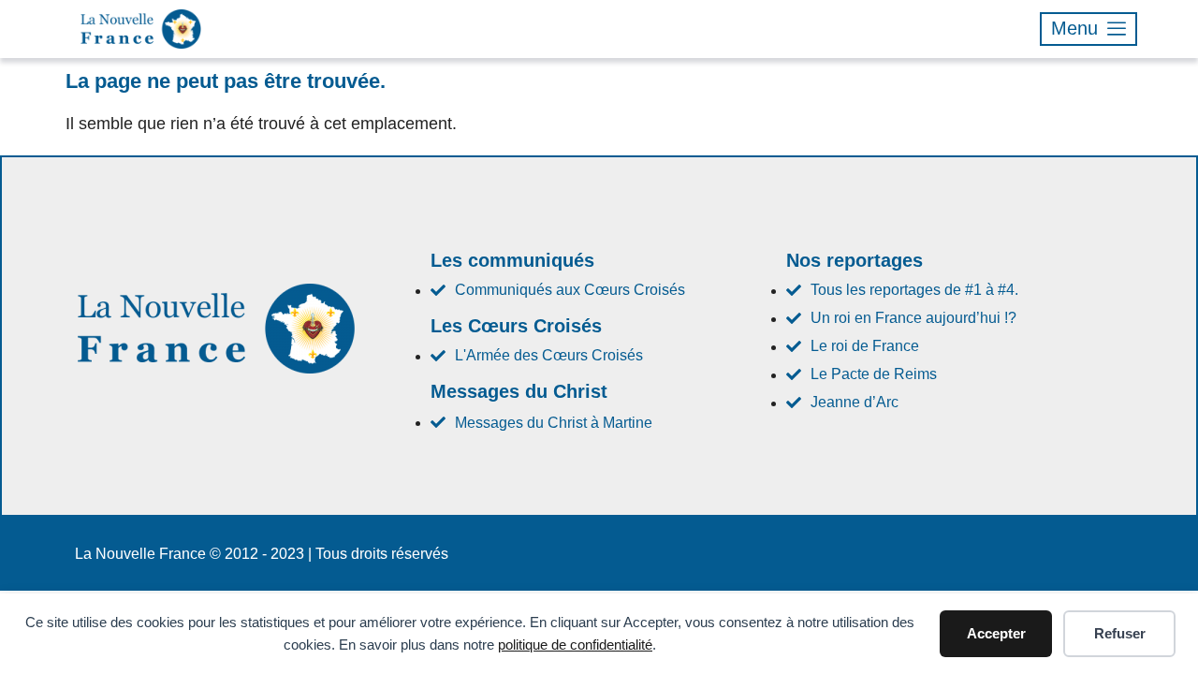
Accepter (996, 633)
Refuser (1120, 633)
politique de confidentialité (575, 644)
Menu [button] (1074, 28)
